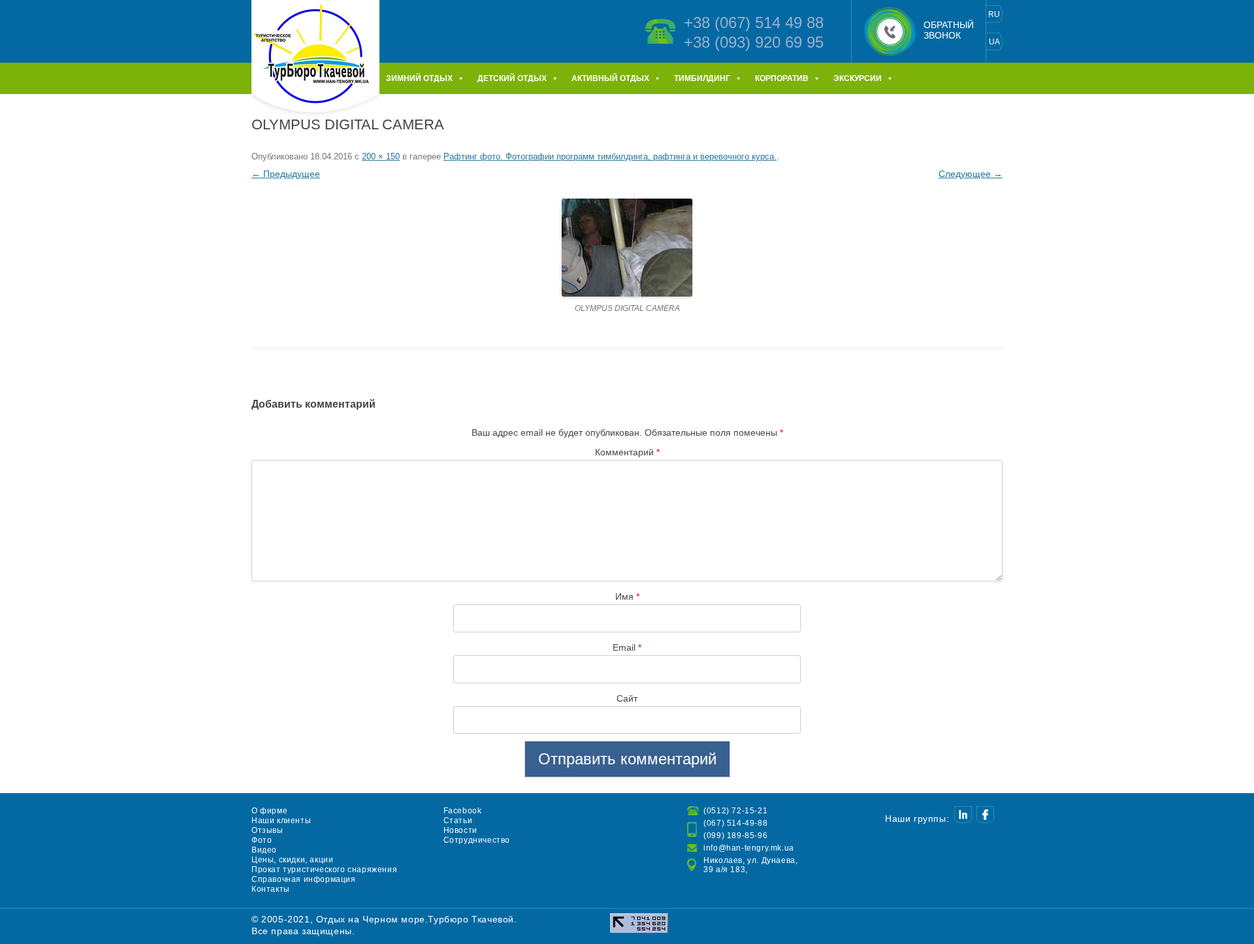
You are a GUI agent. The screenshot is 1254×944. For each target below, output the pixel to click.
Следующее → (971, 174)
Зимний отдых (419, 78)
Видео (264, 849)
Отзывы (267, 830)
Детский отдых (512, 78)
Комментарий (627, 452)
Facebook (462, 810)
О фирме (269, 810)
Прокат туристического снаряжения (324, 869)
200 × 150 (381, 156)
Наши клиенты (281, 820)
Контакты (270, 889)
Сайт (627, 698)
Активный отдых (610, 78)
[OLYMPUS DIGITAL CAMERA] (627, 248)
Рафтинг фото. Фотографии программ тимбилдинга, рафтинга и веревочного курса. (610, 156)
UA (994, 41)
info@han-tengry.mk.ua (748, 848)
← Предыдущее (285, 174)
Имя (627, 596)
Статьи (458, 820)
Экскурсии (857, 78)
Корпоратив (782, 78)
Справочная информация (303, 879)
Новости (460, 830)
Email (627, 647)
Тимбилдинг (702, 78)
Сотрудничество (476, 840)
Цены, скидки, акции (292, 859)
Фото (261, 840)
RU (994, 14)
